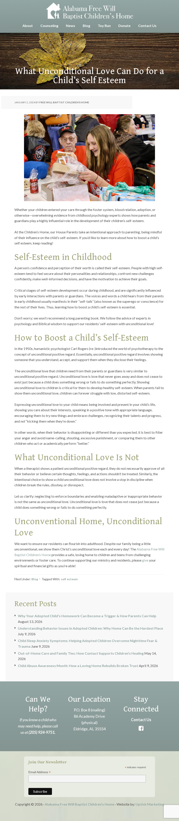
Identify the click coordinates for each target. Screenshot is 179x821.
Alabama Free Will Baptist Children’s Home (79, 804)
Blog (34, 579)
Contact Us (141, 719)
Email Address (39, 772)
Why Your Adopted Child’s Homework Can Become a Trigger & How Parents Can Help (87, 616)
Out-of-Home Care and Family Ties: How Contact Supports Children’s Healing (81, 653)
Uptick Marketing (150, 804)
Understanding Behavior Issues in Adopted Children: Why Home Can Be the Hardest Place (90, 628)
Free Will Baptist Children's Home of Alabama (89, 11)
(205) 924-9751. (42, 732)
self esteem (69, 579)
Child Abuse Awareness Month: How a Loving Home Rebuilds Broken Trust (78, 666)
